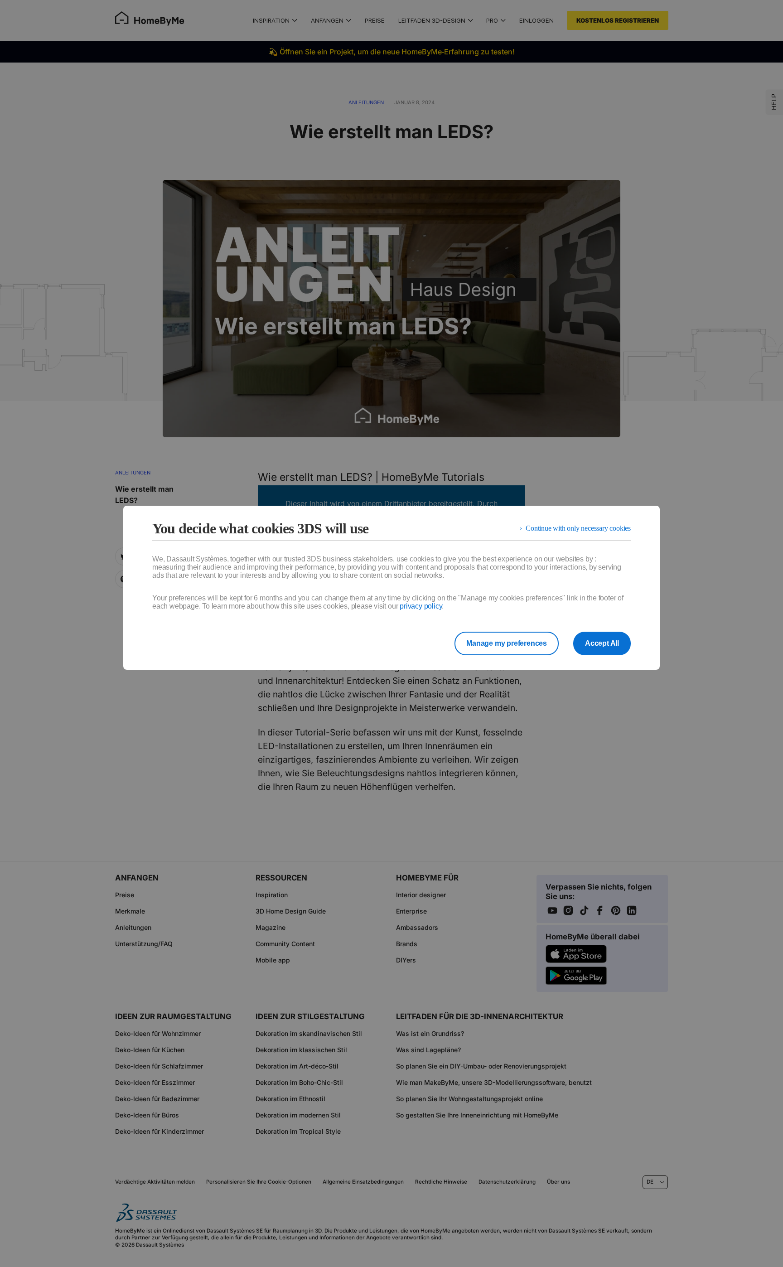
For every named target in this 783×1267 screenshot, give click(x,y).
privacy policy (421, 606)
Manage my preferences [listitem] (506, 643)
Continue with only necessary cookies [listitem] (578, 528)
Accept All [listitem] (602, 643)
